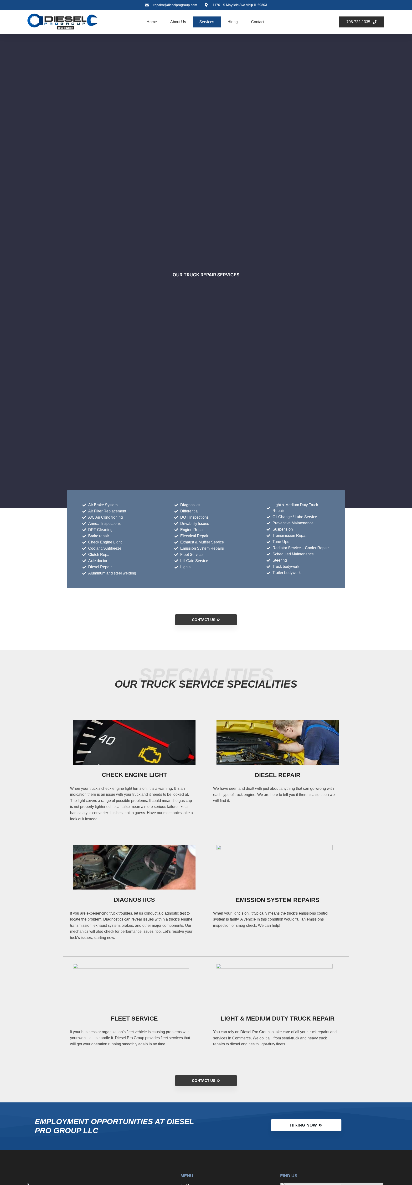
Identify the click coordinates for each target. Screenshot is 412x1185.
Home (152, 22)
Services (206, 22)
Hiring (232, 22)
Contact (257, 22)
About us (178, 22)
